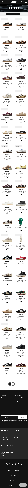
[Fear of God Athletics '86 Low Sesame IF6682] (7, 239)
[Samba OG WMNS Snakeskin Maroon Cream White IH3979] (21, 77)
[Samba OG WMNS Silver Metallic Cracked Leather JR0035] (7, 59)
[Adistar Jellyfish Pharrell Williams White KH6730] (7, 95)
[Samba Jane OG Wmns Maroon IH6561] (7, 113)
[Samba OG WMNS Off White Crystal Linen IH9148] (7, 203)
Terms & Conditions (14, 478)
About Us (3, 393)
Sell (2, 403)
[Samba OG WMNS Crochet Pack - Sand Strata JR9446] (7, 310)
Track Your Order (17, 395)
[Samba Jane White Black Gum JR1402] (21, 23)
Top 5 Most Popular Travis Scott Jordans (7, 453)
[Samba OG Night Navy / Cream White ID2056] (7, 292)
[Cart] (26, 2)
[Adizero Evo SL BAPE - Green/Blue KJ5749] (21, 292)
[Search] (21, 2)
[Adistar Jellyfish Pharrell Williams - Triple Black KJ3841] (21, 346)
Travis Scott (16, 435)
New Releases (17, 433)
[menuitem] (9, 384)
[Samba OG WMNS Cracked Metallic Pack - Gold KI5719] (21, 95)
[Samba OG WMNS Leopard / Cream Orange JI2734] (21, 41)
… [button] (15, 384)
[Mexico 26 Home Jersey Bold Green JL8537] (21, 221)
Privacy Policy (14, 475)
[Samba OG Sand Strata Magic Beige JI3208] (21, 113)
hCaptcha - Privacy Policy (14, 483)
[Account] (24, 2)
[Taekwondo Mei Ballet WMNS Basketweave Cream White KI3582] (7, 131)
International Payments (18, 401)
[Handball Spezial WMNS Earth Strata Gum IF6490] (7, 41)
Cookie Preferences (14, 480)
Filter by (14, 14)
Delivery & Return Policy (19, 397)
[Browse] (2, 2)
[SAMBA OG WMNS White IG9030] (21, 150)
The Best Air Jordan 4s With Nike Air (7, 446)
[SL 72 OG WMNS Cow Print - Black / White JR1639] (7, 221)
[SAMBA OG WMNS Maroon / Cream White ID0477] (7, 77)
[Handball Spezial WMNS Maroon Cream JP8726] (21, 364)
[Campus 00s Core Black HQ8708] (7, 364)
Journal (2, 401)
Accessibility (16, 403)
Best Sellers (4, 430)
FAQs (15, 399)
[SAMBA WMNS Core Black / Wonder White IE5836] (7, 23)
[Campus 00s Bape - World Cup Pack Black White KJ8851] (21, 328)
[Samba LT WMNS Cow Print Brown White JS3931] (7, 328)
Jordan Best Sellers (4, 435)
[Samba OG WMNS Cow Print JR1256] (21, 185)
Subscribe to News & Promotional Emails (11, 414)
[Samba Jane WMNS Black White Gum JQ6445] (21, 131)
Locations (3, 399)
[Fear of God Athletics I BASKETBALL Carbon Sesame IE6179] (21, 274)
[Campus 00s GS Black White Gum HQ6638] (7, 257)
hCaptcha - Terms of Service (14, 485)
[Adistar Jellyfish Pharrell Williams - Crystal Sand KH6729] (7, 167)
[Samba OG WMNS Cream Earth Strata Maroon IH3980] (7, 274)
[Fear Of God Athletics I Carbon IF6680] (21, 203)
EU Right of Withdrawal (18, 406)
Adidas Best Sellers (4, 439)
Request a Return (17, 410)
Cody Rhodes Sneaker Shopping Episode (7, 449)
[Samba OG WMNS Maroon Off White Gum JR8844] (7, 185)
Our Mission (3, 395)
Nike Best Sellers (4, 437)
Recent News (4, 443)
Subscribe (22, 417)
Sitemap (2, 406)
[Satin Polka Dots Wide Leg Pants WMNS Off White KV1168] (21, 239)
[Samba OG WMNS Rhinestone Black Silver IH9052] (21, 59)
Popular (16, 430)
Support (16, 393)
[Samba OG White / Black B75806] (7, 150)
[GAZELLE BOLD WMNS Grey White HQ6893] (7, 346)
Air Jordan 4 (16, 437)
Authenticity (3, 397)
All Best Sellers (4, 433)
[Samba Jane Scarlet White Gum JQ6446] (21, 257)
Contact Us (16, 408)
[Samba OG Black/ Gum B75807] (21, 310)
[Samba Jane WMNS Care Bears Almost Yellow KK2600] (21, 167)
